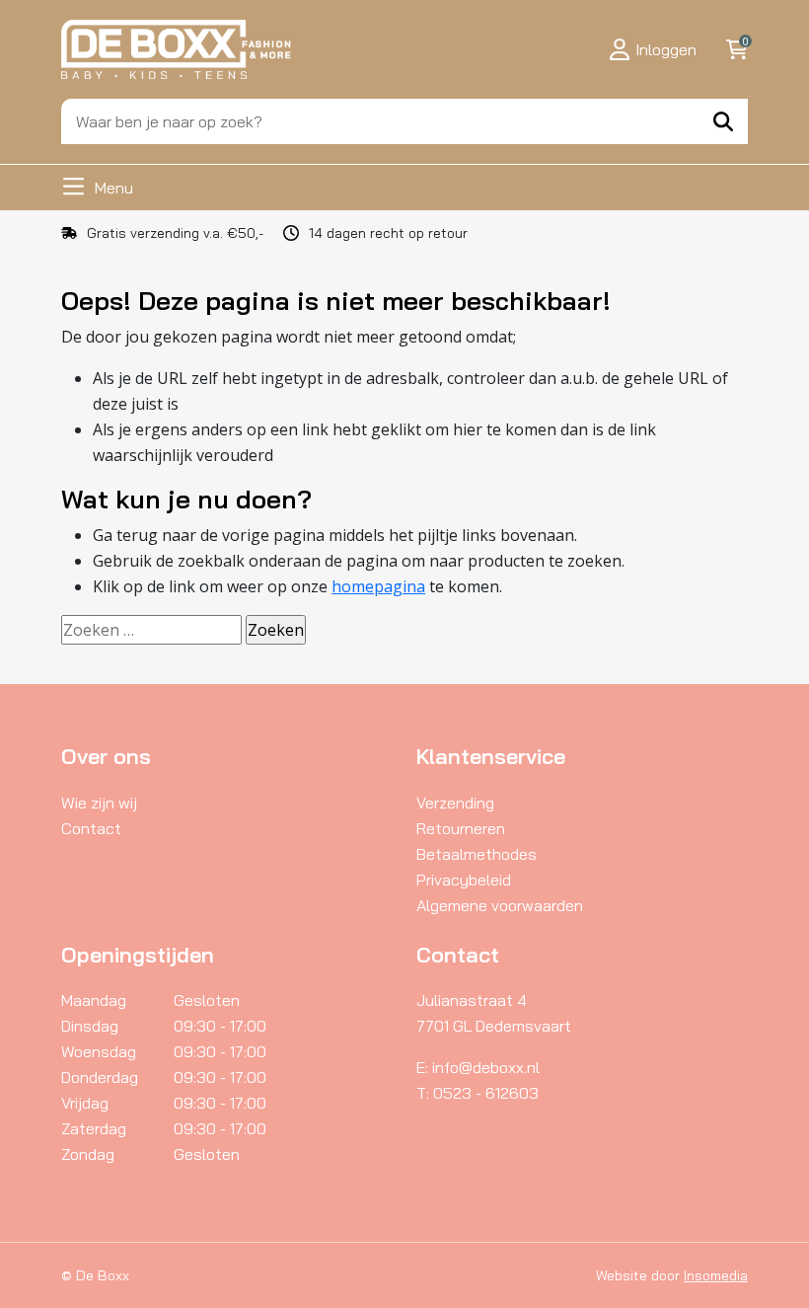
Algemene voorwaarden (499, 905)
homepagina (378, 586)
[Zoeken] (723, 121)
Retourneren (460, 828)
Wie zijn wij (99, 802)
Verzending (455, 802)
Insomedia (716, 1275)
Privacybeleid (463, 879)
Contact (91, 828)
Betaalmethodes (476, 854)
